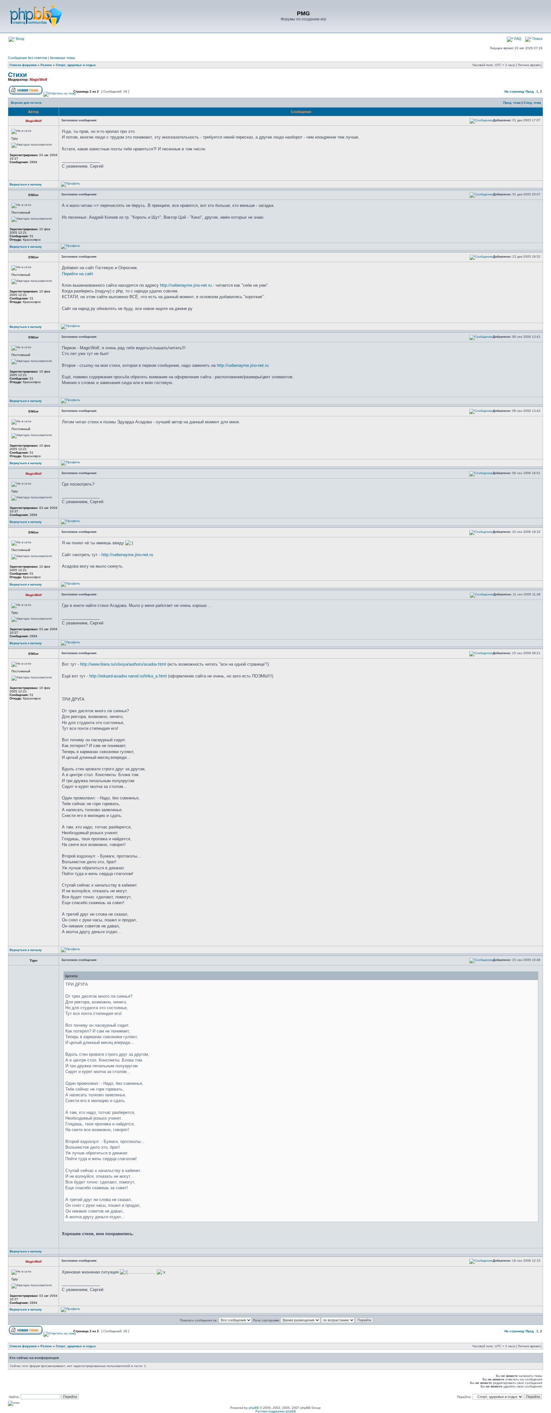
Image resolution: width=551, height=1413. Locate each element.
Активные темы (62, 58)
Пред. (529, 91)
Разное (46, 65)
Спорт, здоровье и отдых (76, 65)
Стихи (17, 74)
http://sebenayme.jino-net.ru (186, 285)
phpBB (254, 1407)
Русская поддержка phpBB (275, 1411)
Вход (19, 39)
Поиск (537, 39)
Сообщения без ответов (27, 58)
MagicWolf (38, 79)
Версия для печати (26, 102)
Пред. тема (512, 102)
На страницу (514, 91)
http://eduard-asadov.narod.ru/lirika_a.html (128, 676)
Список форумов (23, 65)
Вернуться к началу (26, 184)
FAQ (517, 39)
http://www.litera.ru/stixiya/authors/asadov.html (123, 664)
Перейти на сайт (77, 273)
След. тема (532, 102)
